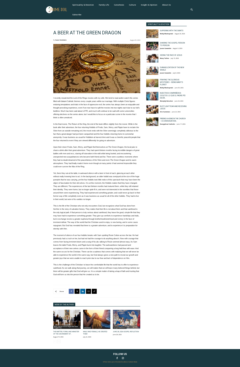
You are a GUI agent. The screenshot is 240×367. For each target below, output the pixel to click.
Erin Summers (165, 112)
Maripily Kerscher (166, 101)
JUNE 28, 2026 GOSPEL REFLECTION (126, 332)
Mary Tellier (164, 58)
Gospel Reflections (120, 328)
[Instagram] (123, 358)
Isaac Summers (60, 40)
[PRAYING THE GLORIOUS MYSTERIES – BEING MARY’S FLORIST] (152, 83)
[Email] (88, 291)
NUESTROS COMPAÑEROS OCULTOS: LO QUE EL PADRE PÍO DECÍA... (173, 95)
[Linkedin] (82, 291)
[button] (191, 10)
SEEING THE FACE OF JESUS (171, 55)
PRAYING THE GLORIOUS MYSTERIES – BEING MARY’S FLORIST (171, 82)
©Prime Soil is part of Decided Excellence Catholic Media (120, 362)
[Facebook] (71, 291)
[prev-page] (54, 341)
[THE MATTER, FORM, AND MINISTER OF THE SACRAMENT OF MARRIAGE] (67, 319)
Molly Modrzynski (166, 34)
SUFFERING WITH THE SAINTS (171, 31)
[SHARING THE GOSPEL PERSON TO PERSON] (152, 46)
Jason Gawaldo (165, 48)
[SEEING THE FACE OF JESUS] (152, 58)
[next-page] (58, 341)
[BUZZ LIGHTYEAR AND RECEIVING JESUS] (152, 109)
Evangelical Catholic (167, 124)
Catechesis (87, 328)
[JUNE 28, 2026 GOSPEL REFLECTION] (126, 319)
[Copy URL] (94, 291)
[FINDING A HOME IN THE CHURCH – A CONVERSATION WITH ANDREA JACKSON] (152, 121)
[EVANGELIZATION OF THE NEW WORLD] (152, 70)
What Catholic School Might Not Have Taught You (66, 327)
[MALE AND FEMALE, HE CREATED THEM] (96, 319)
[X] (77, 291)
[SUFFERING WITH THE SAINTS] (152, 33)
